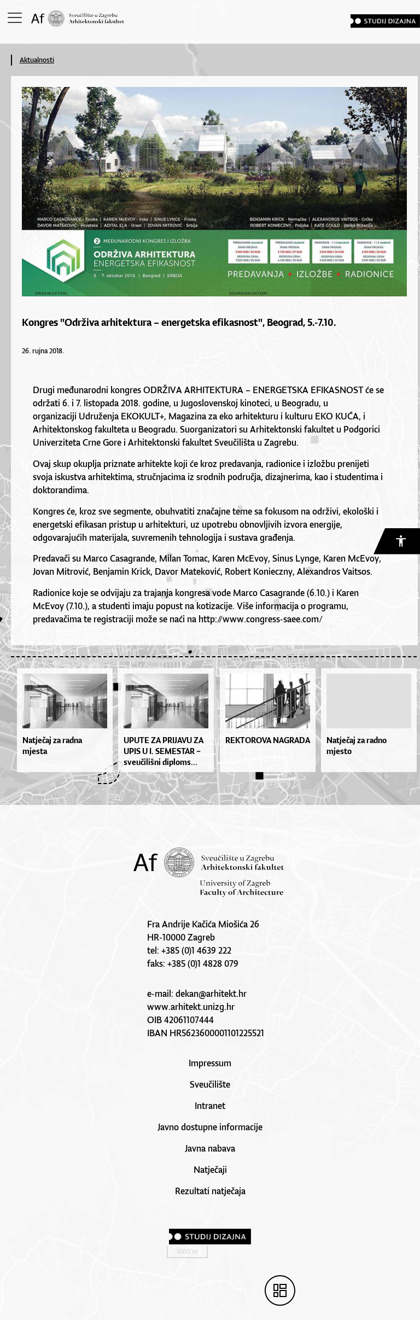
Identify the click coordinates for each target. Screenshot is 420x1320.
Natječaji (210, 1170)
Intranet (210, 1106)
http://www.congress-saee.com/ (261, 619)
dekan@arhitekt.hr (211, 994)
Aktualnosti (37, 60)
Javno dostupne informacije (210, 1127)
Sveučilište (210, 1084)
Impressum (210, 1063)
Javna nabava (210, 1148)
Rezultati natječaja (210, 1191)
